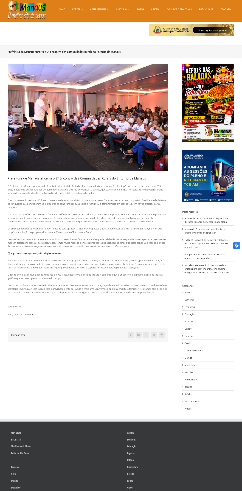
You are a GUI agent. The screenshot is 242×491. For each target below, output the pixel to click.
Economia (30, 314)
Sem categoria (191, 401)
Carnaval (189, 299)
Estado (188, 328)
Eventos (188, 336)
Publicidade (190, 379)
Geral (187, 343)
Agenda (188, 292)
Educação (189, 314)
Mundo (188, 357)
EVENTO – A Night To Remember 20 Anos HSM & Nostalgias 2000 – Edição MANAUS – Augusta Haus (207, 243)
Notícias (188, 372)
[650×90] (191, 25)
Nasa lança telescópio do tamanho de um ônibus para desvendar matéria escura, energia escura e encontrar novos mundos (206, 269)
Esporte (188, 321)
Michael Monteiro (193, 350)
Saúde (187, 394)
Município (189, 365)
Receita (188, 386)
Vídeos (188, 408)
